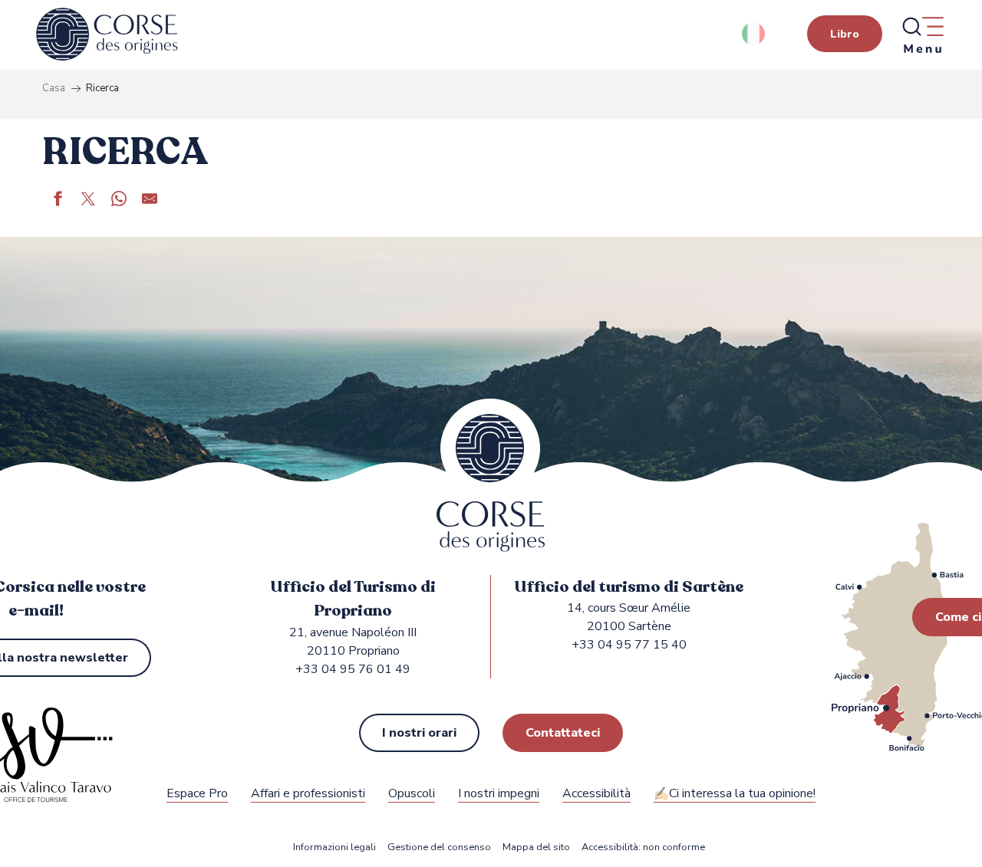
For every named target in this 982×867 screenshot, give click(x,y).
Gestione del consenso (439, 847)
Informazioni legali (334, 847)
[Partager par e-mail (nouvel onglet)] (149, 201)
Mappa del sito (536, 847)
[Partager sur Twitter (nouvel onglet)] (88, 201)
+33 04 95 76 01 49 (352, 669)
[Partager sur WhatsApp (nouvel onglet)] (119, 201)
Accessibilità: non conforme (643, 847)
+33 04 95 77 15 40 (629, 644)
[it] (754, 33)
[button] (754, 33)
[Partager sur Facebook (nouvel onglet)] (57, 201)
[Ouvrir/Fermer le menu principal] (922, 34)
